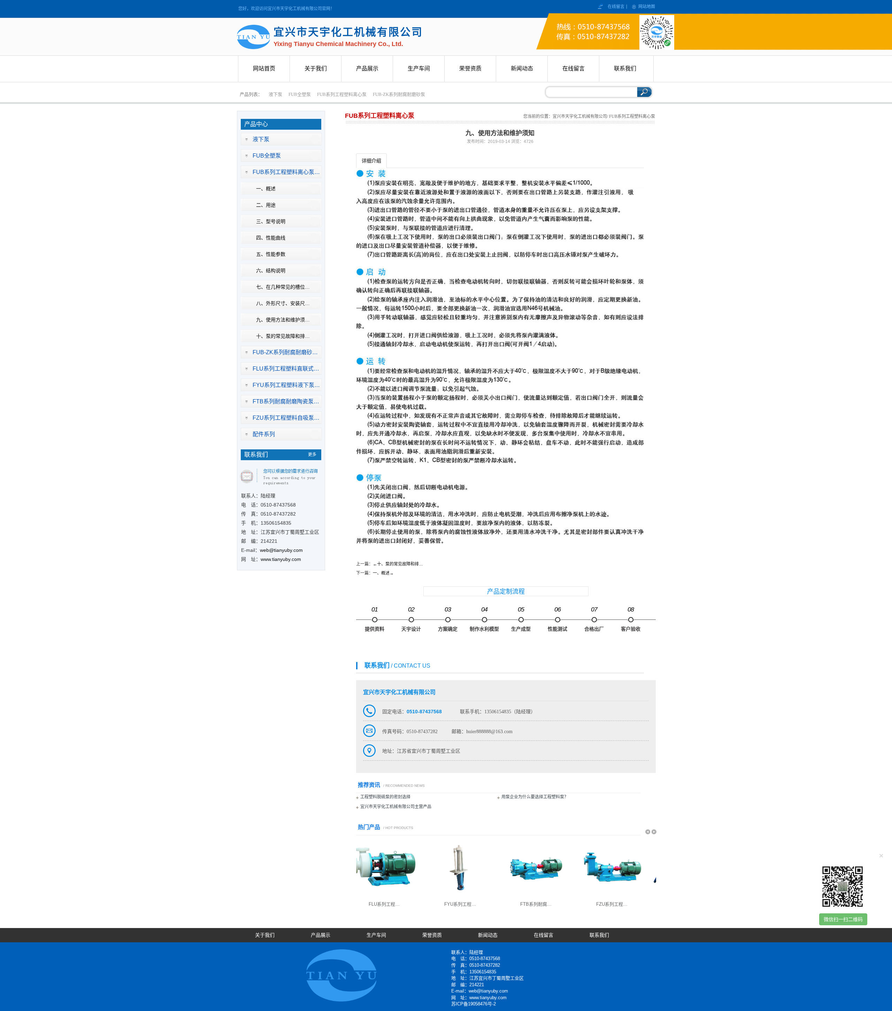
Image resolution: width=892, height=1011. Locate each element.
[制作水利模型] (484, 619)
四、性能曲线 (270, 238)
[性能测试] (557, 619)
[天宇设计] (411, 619)
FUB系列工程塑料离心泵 (342, 94)
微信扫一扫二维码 (843, 919)
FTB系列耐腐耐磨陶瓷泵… (286, 401)
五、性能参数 (270, 254)
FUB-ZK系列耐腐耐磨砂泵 (399, 94)
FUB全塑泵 (300, 94)
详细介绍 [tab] (371, 161)
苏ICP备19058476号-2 (473, 1003)
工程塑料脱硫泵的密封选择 (385, 797)
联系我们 (599, 935)
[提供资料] (374, 619)
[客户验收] (630, 619)
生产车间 (376, 935)
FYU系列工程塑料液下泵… (286, 385)
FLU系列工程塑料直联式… (286, 369)
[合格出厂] (594, 619)
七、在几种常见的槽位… (283, 287)
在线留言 (616, 6)
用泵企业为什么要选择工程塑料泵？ (534, 797)
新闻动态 (488, 935)
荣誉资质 (432, 935)
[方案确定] (447, 619)
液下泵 (275, 94)
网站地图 (646, 6)
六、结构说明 (270, 270)
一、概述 (266, 188)
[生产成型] (520, 619)
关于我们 (265, 935)
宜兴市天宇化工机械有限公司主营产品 (395, 806)
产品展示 (320, 935)
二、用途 (266, 205)
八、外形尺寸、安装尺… (283, 303)
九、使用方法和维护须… (283, 319)
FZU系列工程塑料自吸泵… (286, 418)
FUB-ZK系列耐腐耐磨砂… (285, 352)
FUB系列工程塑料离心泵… (286, 172)
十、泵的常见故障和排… (283, 336)
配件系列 (264, 434)
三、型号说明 (270, 221)
